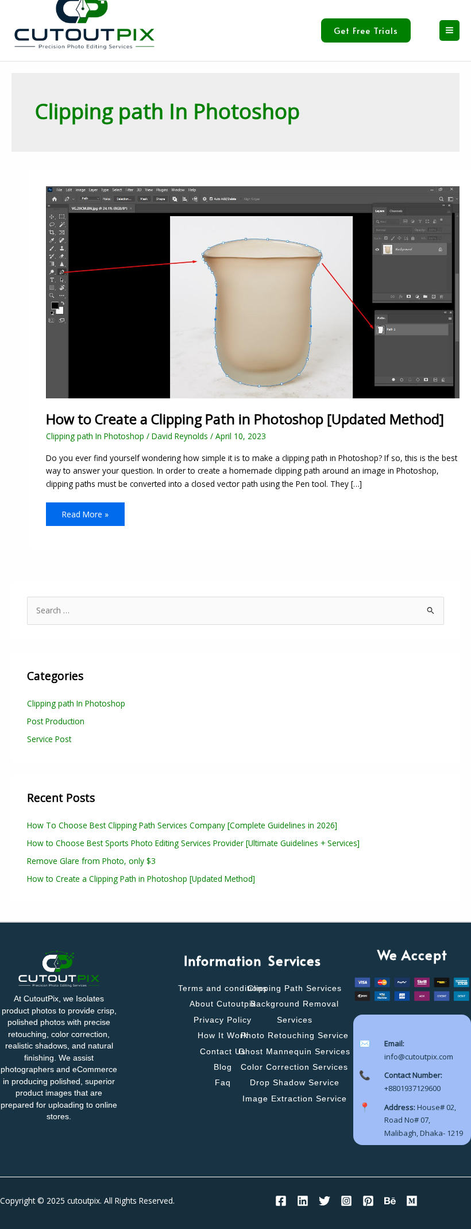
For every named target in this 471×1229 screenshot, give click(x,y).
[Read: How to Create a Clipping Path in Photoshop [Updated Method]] (253, 291)
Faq (223, 1082)
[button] (374, 30)
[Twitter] (324, 1201)
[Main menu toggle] (449, 30)
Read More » (85, 511)
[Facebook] (281, 1201)
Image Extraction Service (294, 1098)
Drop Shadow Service (294, 1082)
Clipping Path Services (295, 988)
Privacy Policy (223, 1020)
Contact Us (223, 1051)
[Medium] (412, 1201)
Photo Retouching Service (295, 1035)
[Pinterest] (368, 1201)
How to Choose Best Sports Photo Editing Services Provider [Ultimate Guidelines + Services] (193, 843)
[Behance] (390, 1201)
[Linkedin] (302, 1201)
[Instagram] (346, 1201)
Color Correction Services (294, 1067)
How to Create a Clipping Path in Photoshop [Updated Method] (245, 419)
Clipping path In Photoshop (95, 436)
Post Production (55, 721)
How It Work (223, 1035)
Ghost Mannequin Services (294, 1051)
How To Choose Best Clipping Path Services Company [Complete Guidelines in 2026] (182, 825)
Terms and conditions (222, 988)
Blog (223, 1067)
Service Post (49, 738)
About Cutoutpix (223, 1004)
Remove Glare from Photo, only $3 (91, 860)
